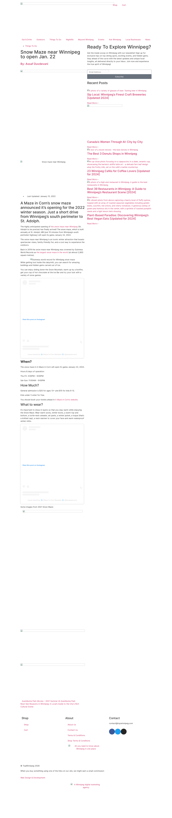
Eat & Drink (27, 39)
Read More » (92, 103)
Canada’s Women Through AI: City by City (115, 142)
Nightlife (69, 39)
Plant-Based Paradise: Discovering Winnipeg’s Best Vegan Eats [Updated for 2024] (118, 217)
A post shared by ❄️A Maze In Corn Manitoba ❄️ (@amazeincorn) (52, 354)
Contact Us (73, 730)
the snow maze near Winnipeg (64, 226)
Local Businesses (133, 39)
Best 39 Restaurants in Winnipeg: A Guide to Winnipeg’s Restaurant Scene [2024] (116, 190)
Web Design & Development (32, 777)
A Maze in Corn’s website (66, 399)
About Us (72, 724)
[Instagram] (124, 732)
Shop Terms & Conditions (79, 741)
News (147, 39)
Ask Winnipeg (115, 39)
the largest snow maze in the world (52, 252)
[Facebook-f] (112, 732)
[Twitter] (118, 732)
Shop (115, 5)
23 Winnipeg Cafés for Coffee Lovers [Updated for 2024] (118, 172)
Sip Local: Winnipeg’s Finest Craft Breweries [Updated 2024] (116, 96)
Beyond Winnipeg (86, 39)
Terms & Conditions (76, 735)
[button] (21, 711)
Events (101, 39)
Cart (124, 5)
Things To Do (55, 39)
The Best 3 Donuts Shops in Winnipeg (112, 153)
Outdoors (41, 39)
